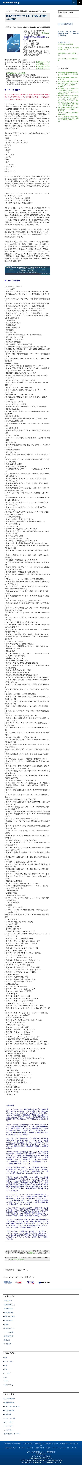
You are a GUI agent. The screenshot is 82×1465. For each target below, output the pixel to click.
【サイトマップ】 (72, 1448)
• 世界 (5, 1357)
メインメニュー (79, 2)
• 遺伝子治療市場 (8, 1410)
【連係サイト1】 (39, 1448)
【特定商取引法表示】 (11, 1448)
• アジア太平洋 (7, 1361)
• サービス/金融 (8, 1332)
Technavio (45, 33)
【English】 (22, 1448)
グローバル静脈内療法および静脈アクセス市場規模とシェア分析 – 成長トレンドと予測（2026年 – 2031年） (68, 119)
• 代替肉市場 (7, 1414)
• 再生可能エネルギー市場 (11, 1434)
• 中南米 (5, 1381)
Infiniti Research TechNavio (37, 11)
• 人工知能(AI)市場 (9, 1399)
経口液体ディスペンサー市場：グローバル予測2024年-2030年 (68, 89)
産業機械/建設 (22, 11)
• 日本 (5, 1365)
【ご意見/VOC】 (27, 1443)
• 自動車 (5, 1324)
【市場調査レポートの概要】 (13, 1443)
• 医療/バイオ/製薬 (9, 1316)
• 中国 (5, 1369)
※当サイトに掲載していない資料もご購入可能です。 (68, 48)
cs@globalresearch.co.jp (65, 44)
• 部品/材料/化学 (8, 1312)
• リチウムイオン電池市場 (11, 1406)
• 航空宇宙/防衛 (8, 1320)
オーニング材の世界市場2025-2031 (68, 81)
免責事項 (31, 1253)
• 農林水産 (6, 1340)
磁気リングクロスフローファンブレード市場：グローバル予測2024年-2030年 (68, 85)
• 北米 (5, 1377)
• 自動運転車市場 (8, 1402)
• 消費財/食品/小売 (9, 1305)
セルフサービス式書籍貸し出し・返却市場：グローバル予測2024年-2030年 (68, 109)
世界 (15, 11)
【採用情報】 (37, 1443)
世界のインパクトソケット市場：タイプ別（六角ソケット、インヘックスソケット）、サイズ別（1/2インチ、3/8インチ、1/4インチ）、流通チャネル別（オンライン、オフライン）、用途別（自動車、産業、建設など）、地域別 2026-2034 (68, 100)
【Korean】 (30, 1448)
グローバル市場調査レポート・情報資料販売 (41, 1452)
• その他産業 (7, 1344)
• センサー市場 (7, 1426)
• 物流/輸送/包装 (8, 1336)
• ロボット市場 (7, 1422)
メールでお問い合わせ (17, 1259)
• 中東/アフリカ (8, 1385)
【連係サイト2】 (50, 1448)
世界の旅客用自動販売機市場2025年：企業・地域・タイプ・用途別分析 (68, 74)
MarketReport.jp (11, 2)
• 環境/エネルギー (8, 1328)
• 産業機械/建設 (8, 1309)
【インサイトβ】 (61, 1448)
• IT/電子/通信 (7, 1301)
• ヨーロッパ (7, 1373)
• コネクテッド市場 (9, 1418)
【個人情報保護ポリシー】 (50, 1443)
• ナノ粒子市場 (7, 1430)
